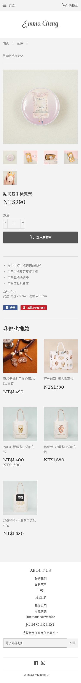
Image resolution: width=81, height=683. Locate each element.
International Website (40, 617)
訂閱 (72, 643)
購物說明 (41, 605)
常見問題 (41, 611)
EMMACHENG (41, 675)
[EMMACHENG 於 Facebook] (36, 663)
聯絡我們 (41, 578)
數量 (6, 215)
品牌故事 (41, 584)
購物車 (73, 5)
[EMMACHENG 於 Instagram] (43, 663)
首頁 (6, 43)
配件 (20, 43)
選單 (12, 5)
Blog (41, 590)
